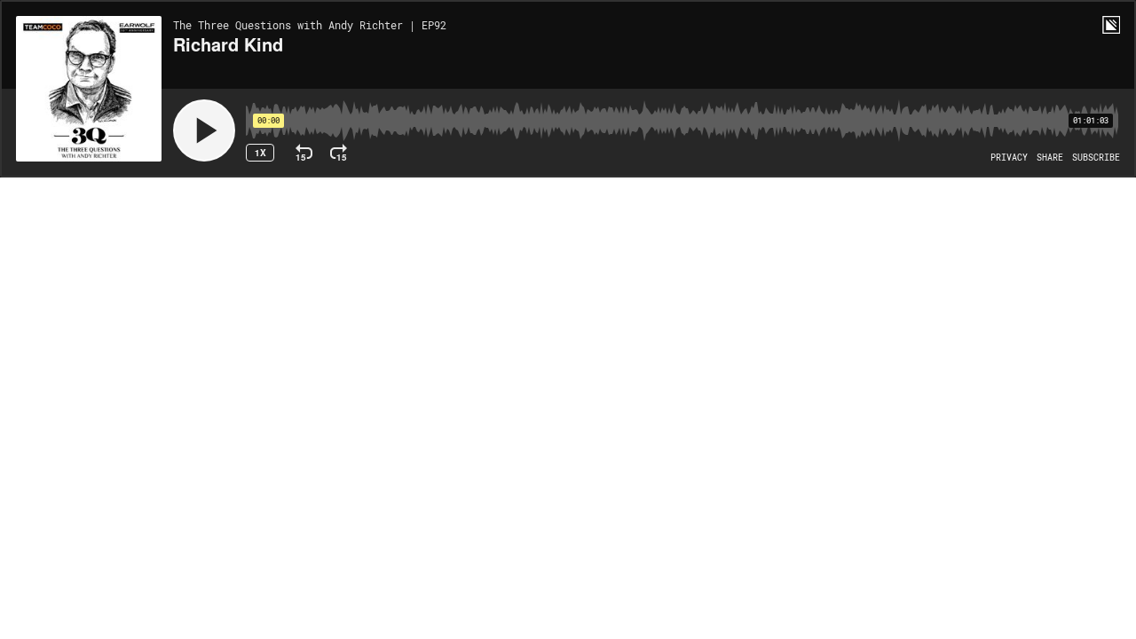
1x (260, 152)
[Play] (204, 130)
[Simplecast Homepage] (1111, 25)
